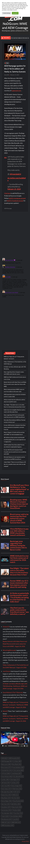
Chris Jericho (18, 770)
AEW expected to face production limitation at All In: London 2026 (15, 395)
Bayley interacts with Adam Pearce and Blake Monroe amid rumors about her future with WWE (15, 384)
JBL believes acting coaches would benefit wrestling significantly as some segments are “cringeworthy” (15, 439)
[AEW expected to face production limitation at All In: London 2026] (27, 38)
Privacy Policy (25, 841)
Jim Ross (15, 782)
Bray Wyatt (16, 764)
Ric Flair (15, 798)
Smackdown (6, 807)
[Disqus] (15, 277)
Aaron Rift (6, 75)
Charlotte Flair (7, 770)
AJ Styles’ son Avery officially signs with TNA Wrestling (15, 368)
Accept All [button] (15, 13)
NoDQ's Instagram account (17, 198)
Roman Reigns (6, 801)
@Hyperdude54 (15, 174)
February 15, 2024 (14, 189)
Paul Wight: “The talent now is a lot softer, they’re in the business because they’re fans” (14, 406)
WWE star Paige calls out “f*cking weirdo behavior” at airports (14, 357)
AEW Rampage (8, 208)
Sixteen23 (6, 626)
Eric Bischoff (18, 776)
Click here (7, 193)
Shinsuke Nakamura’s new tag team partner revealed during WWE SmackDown (14, 458)
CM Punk (6, 773)
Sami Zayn (5, 804)
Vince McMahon (15, 816)
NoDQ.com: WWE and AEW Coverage (15, 26)
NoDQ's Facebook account (15, 201)
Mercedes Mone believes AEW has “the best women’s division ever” (14, 421)
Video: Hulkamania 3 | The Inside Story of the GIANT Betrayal (15, 362)
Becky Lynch (6, 764)
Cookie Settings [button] (6, 13)
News (7, 63)
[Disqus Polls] (15, 235)
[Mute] (24, 746)
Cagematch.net (16, 90)
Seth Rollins (15, 804)
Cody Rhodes (16, 773)
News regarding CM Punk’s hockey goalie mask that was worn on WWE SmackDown (14, 416)
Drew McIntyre (7, 776)
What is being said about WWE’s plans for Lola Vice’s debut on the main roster (14, 390)
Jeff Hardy (6, 782)
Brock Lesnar (6, 767)
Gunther (5, 779)
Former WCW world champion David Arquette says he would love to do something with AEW (15, 452)
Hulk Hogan (14, 779)
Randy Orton (6, 795)
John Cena (6, 785)
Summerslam (6, 810)
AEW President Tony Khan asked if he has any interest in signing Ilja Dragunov (14, 445)
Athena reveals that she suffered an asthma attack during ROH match (14, 400)
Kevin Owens (6, 788)
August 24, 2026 (20, 646)
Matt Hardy (17, 788)
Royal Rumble (18, 801)
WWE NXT (6, 822)
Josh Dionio (6, 671)
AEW (4, 758)
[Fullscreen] (27, 746)
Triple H (5, 816)
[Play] (3, 746)
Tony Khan (18, 813)
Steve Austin (16, 807)
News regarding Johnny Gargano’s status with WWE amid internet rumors (14, 373)
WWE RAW (16, 822)
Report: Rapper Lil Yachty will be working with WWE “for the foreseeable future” (14, 433)
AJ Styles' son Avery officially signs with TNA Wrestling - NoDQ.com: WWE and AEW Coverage (15, 686)
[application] (15, 739)
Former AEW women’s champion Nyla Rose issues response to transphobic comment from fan (14, 427)
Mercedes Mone (7, 791)
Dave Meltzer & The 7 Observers (13, 692)
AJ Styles (17, 761)
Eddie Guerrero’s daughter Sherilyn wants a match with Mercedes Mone (14, 411)
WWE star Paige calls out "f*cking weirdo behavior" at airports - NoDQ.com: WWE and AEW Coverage (15, 704)
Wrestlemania (6, 819)
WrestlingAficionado (9, 650)
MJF (16, 791)
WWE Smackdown (7, 825)
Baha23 (5, 711)
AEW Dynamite (14, 758)
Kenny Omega (16, 785)
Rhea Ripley (6, 798)
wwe (15, 819)
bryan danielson (18, 767)
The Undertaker (7, 813)
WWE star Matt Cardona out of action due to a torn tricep (15, 378)
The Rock (16, 810)
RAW (15, 795)
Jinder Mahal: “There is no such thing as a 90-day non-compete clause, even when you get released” (15, 464)
